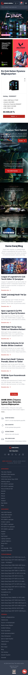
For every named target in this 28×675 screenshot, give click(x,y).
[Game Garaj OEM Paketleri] (14, 138)
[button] (26, 24)
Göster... (3, 411)
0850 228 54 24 (7, 461)
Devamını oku (5, 290)
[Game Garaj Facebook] (8, 454)
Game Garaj (11, 663)
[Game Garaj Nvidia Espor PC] (14, 53)
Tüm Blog (14, 394)
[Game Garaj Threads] (23, 454)
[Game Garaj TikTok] (19, 454)
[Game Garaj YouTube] (5, 454)
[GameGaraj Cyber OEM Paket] (14, 24)
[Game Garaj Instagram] (12, 454)
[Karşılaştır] (25, 79)
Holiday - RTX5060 (9, 96)
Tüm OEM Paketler (12, 171)
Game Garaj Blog (14, 246)
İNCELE (13, 116)
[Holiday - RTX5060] (14, 85)
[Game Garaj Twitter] (15, 454)
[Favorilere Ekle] (25, 81)
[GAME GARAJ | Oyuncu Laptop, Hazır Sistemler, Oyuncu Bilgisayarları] (7, 3)
